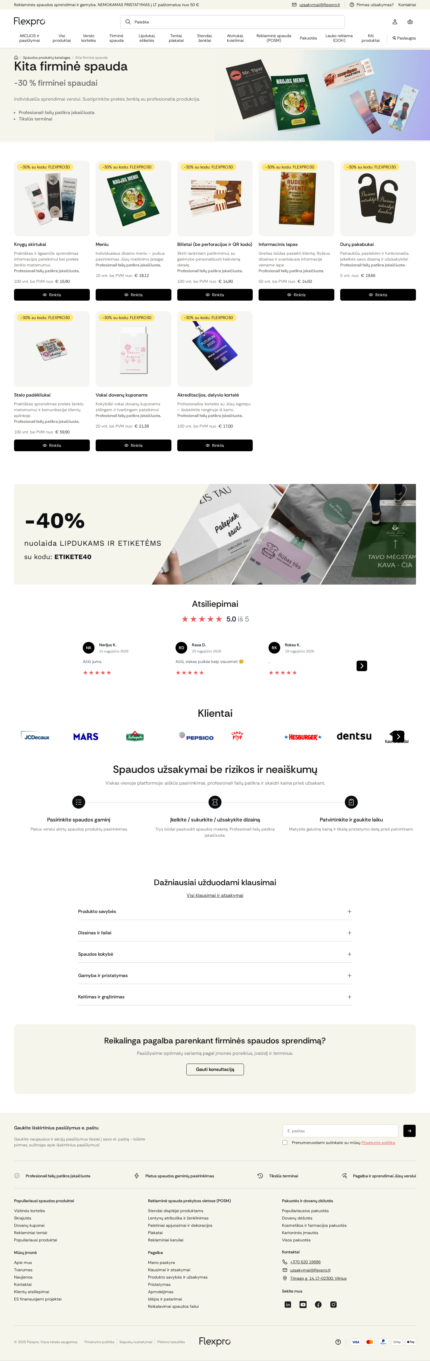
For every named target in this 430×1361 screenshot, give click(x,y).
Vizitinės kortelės (29, 1210)
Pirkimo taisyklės (171, 1342)
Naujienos (23, 1277)
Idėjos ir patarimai (165, 1299)
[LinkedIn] (288, 1304)
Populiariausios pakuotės (305, 1210)
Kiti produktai (371, 38)
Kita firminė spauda (91, 57)
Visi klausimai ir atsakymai (215, 895)
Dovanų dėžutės (297, 1218)
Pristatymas (159, 1284)
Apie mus (23, 1262)
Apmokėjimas (160, 1291)
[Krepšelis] (410, 22)
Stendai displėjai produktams (175, 1210)
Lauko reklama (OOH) (339, 38)
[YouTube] (303, 1304)
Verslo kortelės (88, 38)
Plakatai (155, 1232)
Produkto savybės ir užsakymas (178, 1277)
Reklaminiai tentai (30, 1232)
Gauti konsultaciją (215, 1069)
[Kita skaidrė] (362, 666)
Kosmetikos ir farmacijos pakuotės (314, 1225)
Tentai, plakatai (176, 38)
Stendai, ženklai (204, 38)
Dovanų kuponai (29, 1225)
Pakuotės (308, 38)
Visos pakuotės (296, 1240)
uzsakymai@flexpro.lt (320, 4)
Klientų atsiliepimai (31, 1291)
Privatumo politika (378, 1142)
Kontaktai (407, 4)
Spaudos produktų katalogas (46, 57)
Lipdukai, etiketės (147, 38)
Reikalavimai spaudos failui (173, 1306)
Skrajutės (22, 1218)
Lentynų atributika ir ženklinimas (178, 1218)
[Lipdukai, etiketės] (215, 534)
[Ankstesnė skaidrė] (68, 666)
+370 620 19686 (305, 1261)
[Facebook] (318, 1304)
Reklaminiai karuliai (165, 1240)
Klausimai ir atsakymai (169, 1269)
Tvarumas (23, 1269)
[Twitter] (333, 1304)
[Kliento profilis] (395, 22)
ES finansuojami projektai (37, 1299)
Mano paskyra (161, 1262)
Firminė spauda (116, 38)
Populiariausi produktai (35, 1240)
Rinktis (55, 294)
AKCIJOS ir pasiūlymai (29, 38)
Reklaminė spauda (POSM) (274, 38)
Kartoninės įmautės (300, 1232)
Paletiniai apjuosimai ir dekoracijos (180, 1225)
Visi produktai (62, 38)
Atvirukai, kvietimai (235, 38)
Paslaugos (406, 38)
